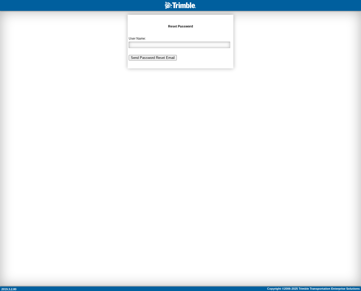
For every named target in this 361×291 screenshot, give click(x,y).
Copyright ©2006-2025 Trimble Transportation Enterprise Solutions (313, 288)
